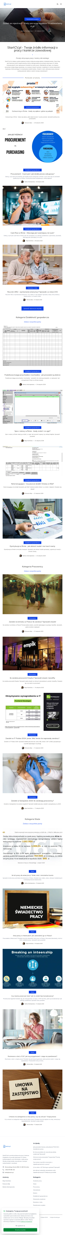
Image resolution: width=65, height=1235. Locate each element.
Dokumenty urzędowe (39, 1199)
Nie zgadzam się (20, 1225)
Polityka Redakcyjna (55, 1217)
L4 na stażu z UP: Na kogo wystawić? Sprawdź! (46, 1167)
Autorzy (6, 1177)
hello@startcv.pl (9, 1172)
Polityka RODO (44, 1217)
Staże (32, 871)
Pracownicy (32, 618)
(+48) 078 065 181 (10, 1170)
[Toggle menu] (61, 4)
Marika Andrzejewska (9, 1187)
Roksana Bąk (6, 1184)
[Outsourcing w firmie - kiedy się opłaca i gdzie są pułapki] (32, 97)
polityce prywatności (26, 1221)
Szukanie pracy (37, 1181)
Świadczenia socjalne (32, 19)
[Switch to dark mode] (57, 4)
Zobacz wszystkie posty (32, 322)
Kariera (35, 1193)
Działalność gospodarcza (32, 107)
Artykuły (36, 1143)
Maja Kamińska (7, 1181)
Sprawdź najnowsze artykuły (32, 308)
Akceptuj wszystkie (20, 1230)
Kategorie (36, 1177)
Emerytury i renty (32, 288)
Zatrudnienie (36, 1190)
